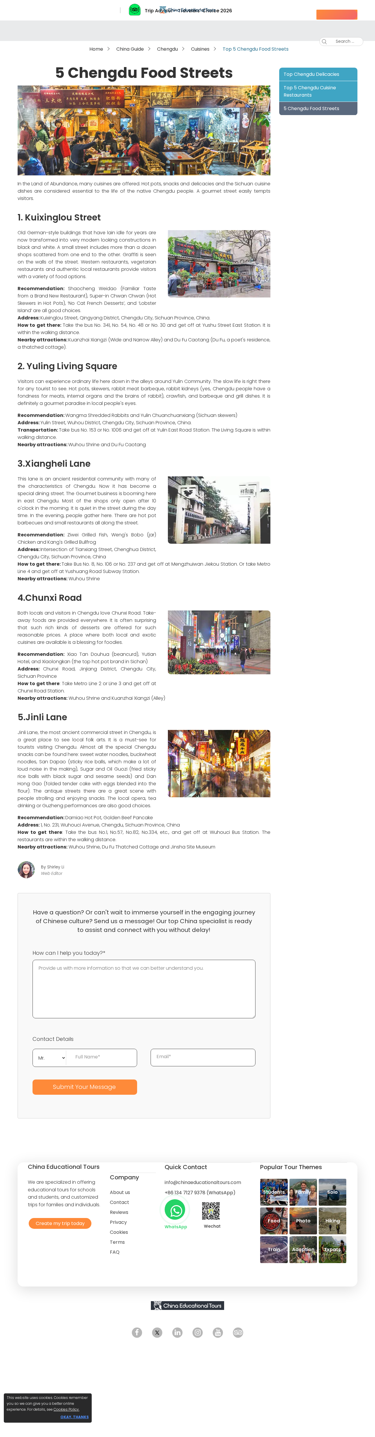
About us (120, 1192)
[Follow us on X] (157, 1332)
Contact (119, 1202)
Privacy (118, 1222)
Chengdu (167, 49)
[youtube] (218, 1332)
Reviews (119, 1212)
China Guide (130, 49)
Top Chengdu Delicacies (311, 74)
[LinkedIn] (177, 1332)
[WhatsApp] (175, 1209)
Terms (117, 1242)
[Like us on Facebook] (137, 1332)
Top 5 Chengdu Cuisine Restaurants (310, 91)
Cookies (119, 1232)
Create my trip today (59, 1223)
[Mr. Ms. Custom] (49, 1057)
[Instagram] (197, 1332)
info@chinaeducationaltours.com (203, 1182)
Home (96, 49)
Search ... (340, 41)
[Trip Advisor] (238, 1332)
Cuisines (200, 49)
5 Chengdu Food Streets (311, 108)
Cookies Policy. (66, 1409)
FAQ (115, 1252)
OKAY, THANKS (74, 1416)
